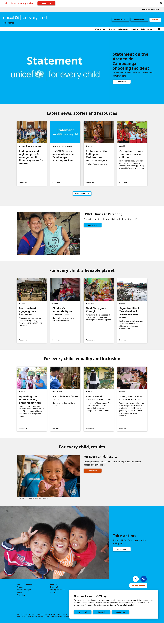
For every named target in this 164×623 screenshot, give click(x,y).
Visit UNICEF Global (150, 9)
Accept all (83, 612)
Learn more (121, 82)
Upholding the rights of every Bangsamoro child (30, 399)
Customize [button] (120, 612)
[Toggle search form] (159, 29)
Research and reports (24, 590)
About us (53, 584)
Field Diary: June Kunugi (96, 309)
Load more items (82, 193)
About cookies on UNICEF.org (90, 596)
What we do (21, 587)
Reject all (101, 612)
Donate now (46, 3)
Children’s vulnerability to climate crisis (62, 311)
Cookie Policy (116, 605)
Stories (19, 592)
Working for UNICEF (57, 590)
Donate (155, 20)
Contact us (54, 592)
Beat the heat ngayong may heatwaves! (27, 311)
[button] (161, 3)
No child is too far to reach (65, 398)
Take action (21, 595)
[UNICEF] (25, 17)
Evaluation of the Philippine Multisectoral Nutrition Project (96, 155)
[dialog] (113, 604)
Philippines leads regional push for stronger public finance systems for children (31, 157)
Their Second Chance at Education (98, 398)
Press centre (139, 20)
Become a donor (138, 585)
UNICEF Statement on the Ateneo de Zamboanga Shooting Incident (64, 155)
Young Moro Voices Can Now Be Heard (131, 398)
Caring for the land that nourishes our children (131, 154)
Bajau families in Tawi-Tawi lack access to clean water (129, 312)
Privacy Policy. (130, 605)
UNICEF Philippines (24, 584)
